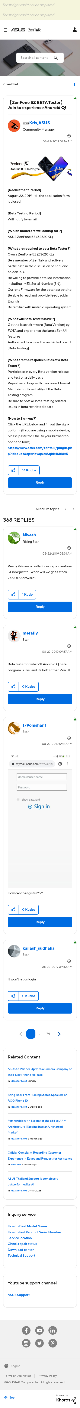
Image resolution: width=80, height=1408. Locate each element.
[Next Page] (59, 1034)
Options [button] (74, 84)
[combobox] (40, 58)
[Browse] (7, 30)
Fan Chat (12, 84)
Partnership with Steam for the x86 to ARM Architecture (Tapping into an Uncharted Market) (37, 1127)
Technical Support (21, 1255)
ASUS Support (19, 1295)
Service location (20, 1238)
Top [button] (12, 1398)
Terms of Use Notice (17, 1376)
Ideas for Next (18, 1081)
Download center (21, 1250)
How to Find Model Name (27, 1226)
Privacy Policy (48, 1376)
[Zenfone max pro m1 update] (73, 509)
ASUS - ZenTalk (26, 30)
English (15, 1366)
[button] (13, 470)
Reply (40, 482)
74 (48, 1034)
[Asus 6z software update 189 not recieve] (65, 509)
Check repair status (22, 1244)
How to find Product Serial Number (34, 1232)
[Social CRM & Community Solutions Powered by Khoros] (66, 1399)
